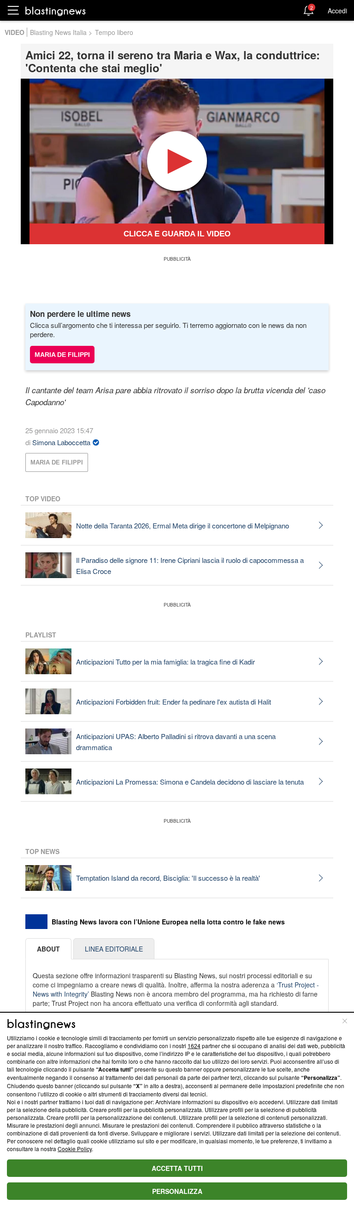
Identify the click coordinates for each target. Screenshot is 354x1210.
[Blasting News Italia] (55, 11)
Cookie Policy (75, 1149)
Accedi (337, 10)
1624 (194, 1045)
